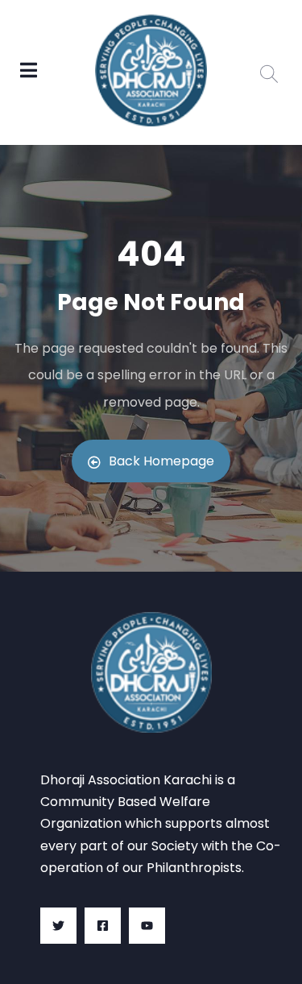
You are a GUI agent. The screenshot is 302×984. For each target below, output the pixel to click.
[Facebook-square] (103, 926)
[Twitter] (58, 926)
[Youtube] (147, 926)
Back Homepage (161, 461)
